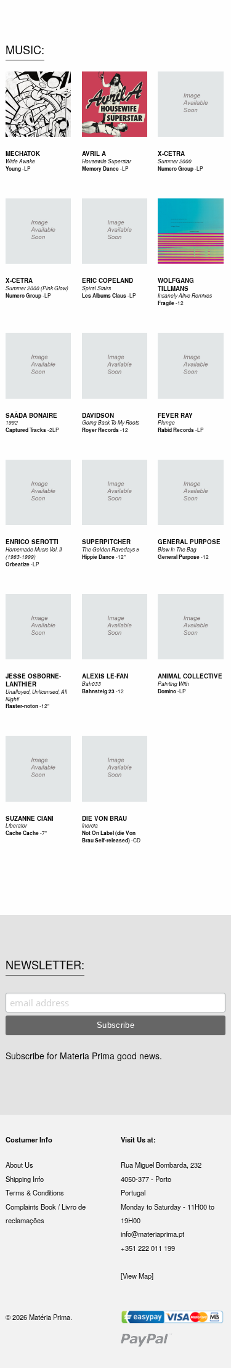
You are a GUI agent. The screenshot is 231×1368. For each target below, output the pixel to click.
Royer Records (100, 430)
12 (180, 302)
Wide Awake (20, 161)
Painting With (173, 683)
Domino (167, 691)
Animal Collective (190, 676)
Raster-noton (22, 706)
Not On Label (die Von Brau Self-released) (109, 836)
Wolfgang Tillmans (176, 284)
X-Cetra (171, 153)
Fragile (167, 303)
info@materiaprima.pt (152, 1234)
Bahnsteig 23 (98, 691)
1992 (12, 422)
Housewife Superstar (106, 161)
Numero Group (175, 169)
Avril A (94, 153)
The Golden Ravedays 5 (110, 549)
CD (136, 840)
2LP (54, 429)
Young (13, 169)
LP (27, 168)
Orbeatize (18, 564)
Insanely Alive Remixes (185, 295)
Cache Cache (22, 833)
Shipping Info (25, 1179)
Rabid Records (176, 430)
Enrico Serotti (32, 541)
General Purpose (189, 541)
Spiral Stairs (96, 288)
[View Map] (137, 1275)
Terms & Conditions (35, 1192)
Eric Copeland (107, 280)
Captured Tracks (26, 430)
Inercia (90, 825)
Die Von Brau (104, 818)
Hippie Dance (98, 557)
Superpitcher (106, 541)
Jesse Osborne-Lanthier (33, 680)
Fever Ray (175, 415)
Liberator (16, 825)
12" (122, 556)
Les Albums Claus (104, 295)
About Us (19, 1165)
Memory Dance (100, 169)
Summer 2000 (175, 161)
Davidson (98, 415)
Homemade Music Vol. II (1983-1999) (34, 553)
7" (44, 832)
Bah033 (91, 683)
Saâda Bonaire (31, 415)
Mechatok (23, 153)
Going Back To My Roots (110, 422)
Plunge (166, 422)
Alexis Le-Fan (105, 676)
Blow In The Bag (177, 549)
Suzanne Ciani (30, 818)
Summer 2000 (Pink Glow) (37, 288)
